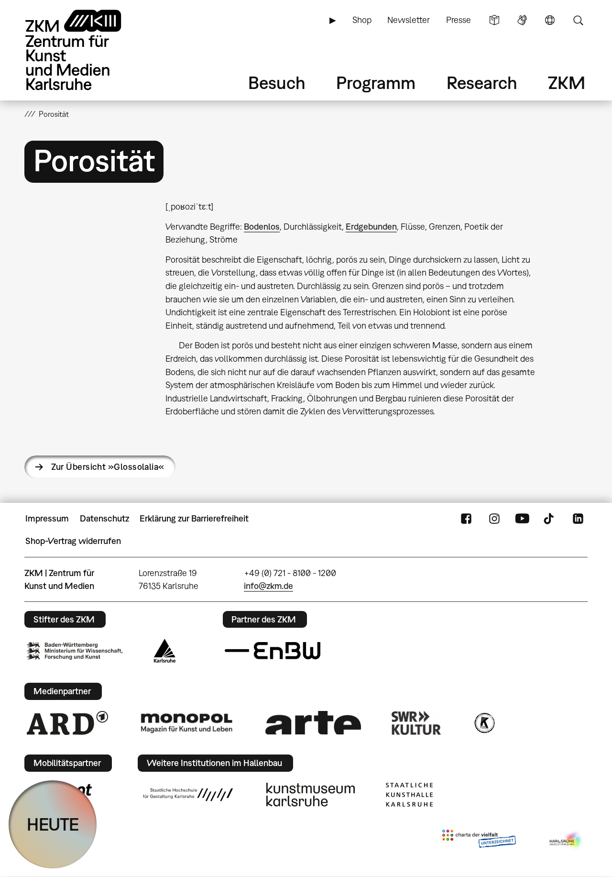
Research (482, 82)
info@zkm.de (268, 586)
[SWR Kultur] (416, 723)
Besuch (277, 82)
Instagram (494, 518)
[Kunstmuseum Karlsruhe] (310, 795)
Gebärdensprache (522, 20)
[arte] (313, 722)
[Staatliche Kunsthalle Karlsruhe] (409, 795)
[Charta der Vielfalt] (478, 841)
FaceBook (466, 518)
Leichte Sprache (494, 20)
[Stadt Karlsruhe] (164, 651)
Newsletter (408, 20)
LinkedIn (578, 518)
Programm (375, 82)
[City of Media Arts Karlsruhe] (566, 841)
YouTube (522, 518)
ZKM (566, 82)
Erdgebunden (371, 227)
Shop (362, 20)
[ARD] (67, 723)
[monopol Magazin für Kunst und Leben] (186, 722)
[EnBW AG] (272, 650)
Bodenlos (262, 227)
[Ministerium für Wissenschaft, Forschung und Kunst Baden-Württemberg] (74, 651)
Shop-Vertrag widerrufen (73, 541)
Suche (578, 20)
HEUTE (53, 824)
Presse (458, 20)
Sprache (549, 20)
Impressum (47, 518)
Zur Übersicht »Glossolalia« (107, 467)
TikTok (549, 518)
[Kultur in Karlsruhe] (484, 723)
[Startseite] (86, 50)
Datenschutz (104, 518)
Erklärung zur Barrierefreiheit (194, 518)
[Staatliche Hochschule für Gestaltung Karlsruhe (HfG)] (188, 795)
